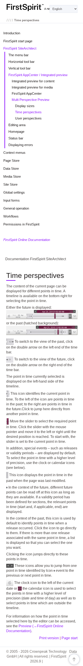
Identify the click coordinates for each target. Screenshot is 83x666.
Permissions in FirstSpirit (21, 224)
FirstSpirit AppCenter (27, 93)
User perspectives (28, 118)
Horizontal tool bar (21, 62)
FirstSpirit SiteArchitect (19, 48)
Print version (49, 638)
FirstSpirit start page (17, 41)
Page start (69, 638)
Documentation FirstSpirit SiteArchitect (35, 259)
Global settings (14, 192)
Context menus (14, 152)
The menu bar (18, 55)
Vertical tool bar (19, 68)
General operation (16, 208)
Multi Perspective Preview (30, 100)
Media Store (12, 176)
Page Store (11, 160)
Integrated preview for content (33, 81)
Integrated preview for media (32, 87)
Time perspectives (28, 112)
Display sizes (25, 106)
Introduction (11, 33)
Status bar (15, 138)
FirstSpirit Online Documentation (26, 240)
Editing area (16, 125)
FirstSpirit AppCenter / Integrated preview (38, 75)
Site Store (10, 184)
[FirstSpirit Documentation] (41, 7)
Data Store (11, 168)
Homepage (16, 131)
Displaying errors (20, 145)
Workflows (11, 216)
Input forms (11, 200)
